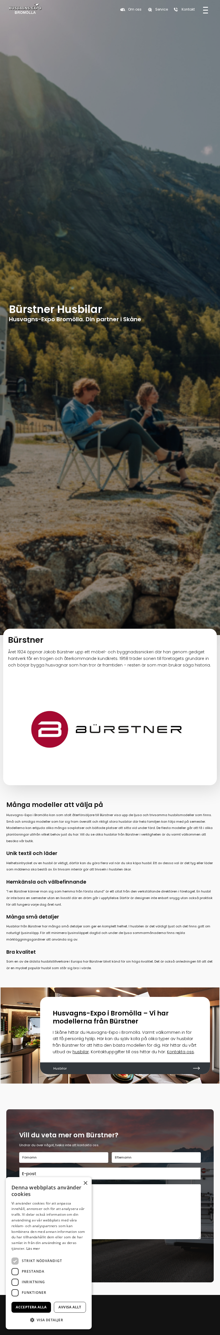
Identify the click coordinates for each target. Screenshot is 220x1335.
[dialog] (49, 1253)
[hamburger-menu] (205, 9)
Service (161, 9)
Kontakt (188, 9)
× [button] (85, 1183)
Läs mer (33, 1248)
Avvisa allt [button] (69, 1307)
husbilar (80, 1052)
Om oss (135, 9)
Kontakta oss (180, 1052)
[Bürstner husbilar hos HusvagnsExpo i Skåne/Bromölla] (25, 9)
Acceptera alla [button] (31, 1307)
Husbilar (60, 1068)
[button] (48, 1320)
